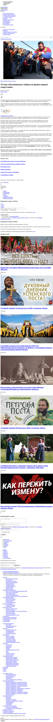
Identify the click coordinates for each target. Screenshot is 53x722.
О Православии (9, 627)
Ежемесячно (13, 210)
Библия (5, 577)
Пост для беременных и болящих (14, 679)
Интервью (5, 667)
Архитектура (9, 644)
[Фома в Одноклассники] (7, 540)
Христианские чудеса (11, 626)
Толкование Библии (10, 586)
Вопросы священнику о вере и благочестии (16, 682)
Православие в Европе (11, 662)
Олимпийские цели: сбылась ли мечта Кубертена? (13, 161)
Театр (7, 652)
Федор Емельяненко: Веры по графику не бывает (13, 164)
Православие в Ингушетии (12, 663)
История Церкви (10, 631)
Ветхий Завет (9, 580)
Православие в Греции (11, 661)
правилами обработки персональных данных (32, 567)
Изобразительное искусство (12, 649)
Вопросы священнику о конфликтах (14, 689)
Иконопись (8, 647)
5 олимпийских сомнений (7, 115)
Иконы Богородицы (10, 598)
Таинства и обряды (7, 695)
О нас (4, 549)
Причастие (8, 698)
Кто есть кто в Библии (11, 581)
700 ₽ (2, 204)
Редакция (6, 182)
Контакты (5, 553)
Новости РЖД (6, 621)
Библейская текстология (12, 582)
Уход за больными (10, 637)
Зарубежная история (11, 633)
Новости (5, 18)
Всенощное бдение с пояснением (14, 708)
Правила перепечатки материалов (11, 572)
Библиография (9, 588)
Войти (10, 39)
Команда (5, 554)
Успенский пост (10, 677)
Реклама (5, 551)
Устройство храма (10, 606)
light (1, 91)
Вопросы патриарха (6, 169)
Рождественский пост (11, 674)
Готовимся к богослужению (9, 705)
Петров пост (9, 678)
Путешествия (6, 620)
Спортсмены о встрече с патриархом (10, 172)
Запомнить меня (6, 532)
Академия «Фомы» (7, 17)
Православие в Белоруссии (12, 659)
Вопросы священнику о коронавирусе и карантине (18, 688)
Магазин (5, 550)
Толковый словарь (10, 653)
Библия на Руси (9, 587)
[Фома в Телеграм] (6, 542)
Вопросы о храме (10, 694)
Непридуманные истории (9, 14)
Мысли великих (10, 654)
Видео (4, 671)
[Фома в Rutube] (5, 545)
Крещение (8, 697)
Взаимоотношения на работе (13, 642)
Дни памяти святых (10, 593)
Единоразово (5, 210)
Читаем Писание (10, 585)
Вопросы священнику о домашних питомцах (16, 685)
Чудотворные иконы (11, 602)
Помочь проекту (4, 214)
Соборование (9, 703)
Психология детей (10, 610)
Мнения (5, 668)
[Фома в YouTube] (5, 544)
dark (4, 91)
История (5, 628)
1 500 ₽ (2, 205)
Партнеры (5, 556)
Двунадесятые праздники (12, 592)
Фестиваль (5, 196)
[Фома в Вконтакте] (6, 539)
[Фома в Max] (4, 547)
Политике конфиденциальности (41, 719)
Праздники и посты (8, 673)
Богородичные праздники (12, 595)
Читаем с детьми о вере (8, 33)
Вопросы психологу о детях (12, 615)
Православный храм (8, 603)
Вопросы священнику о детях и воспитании (16, 611)
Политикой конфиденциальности (8, 569)
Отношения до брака (11, 639)
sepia (6, 91)
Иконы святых (9, 601)
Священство (9, 704)
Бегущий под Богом (5, 166)
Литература (9, 646)
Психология (6, 634)
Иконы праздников (10, 600)
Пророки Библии (10, 583)
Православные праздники (9, 590)
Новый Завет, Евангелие (12, 578)
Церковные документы (8, 710)
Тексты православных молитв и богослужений (14, 713)
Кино (7, 651)
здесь (34, 212)
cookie (15, 573)
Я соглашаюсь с (10, 216)
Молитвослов (6, 21)
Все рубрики (6, 23)
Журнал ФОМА (4, 81)
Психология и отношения (9, 16)
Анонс (14, 81)
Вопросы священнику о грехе (13, 687)
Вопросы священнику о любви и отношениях (17, 692)
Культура (5, 643)
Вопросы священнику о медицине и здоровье (17, 693)
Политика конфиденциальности (10, 571)
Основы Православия (8, 13)
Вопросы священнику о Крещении (14, 690)
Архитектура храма (10, 605)
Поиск (5, 4)
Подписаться (17, 565)
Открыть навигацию (8, 1)
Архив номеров (7, 558)
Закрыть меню (4, 8)
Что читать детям (10, 612)
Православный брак (11, 641)
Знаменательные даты (11, 629)
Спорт (4, 194)
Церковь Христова (7, 709)
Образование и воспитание (9, 618)
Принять (3, 720)
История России (10, 632)
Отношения (6, 616)
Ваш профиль (7, 3)
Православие (6, 192)
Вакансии (5, 555)
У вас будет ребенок (10, 613)
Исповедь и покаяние (11, 699)
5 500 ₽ (2, 207)
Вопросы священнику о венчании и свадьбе (16, 683)
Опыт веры (8, 624)
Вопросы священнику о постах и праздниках (16, 596)
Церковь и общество (8, 197)
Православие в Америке (12, 657)
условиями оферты (14, 216)
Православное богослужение (10, 32)
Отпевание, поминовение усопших (14, 700)
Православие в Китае (11, 666)
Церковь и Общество (8, 712)
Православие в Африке (11, 658)
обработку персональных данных (20, 217)
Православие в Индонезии (12, 664)
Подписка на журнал (8, 24)
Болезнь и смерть (10, 636)
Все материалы (6, 22)
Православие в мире (8, 656)
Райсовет (5, 30)
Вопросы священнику (8, 19)
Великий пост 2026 (10, 675)
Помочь (6, 7)
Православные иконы (8, 597)
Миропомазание (10, 702)
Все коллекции (6, 34)
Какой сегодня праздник (9, 29)
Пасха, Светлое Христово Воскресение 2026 (16, 591)
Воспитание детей (7, 607)
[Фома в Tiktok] (5, 543)
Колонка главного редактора (10, 617)
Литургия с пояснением (11, 707)
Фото (4, 669)
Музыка (8, 648)
